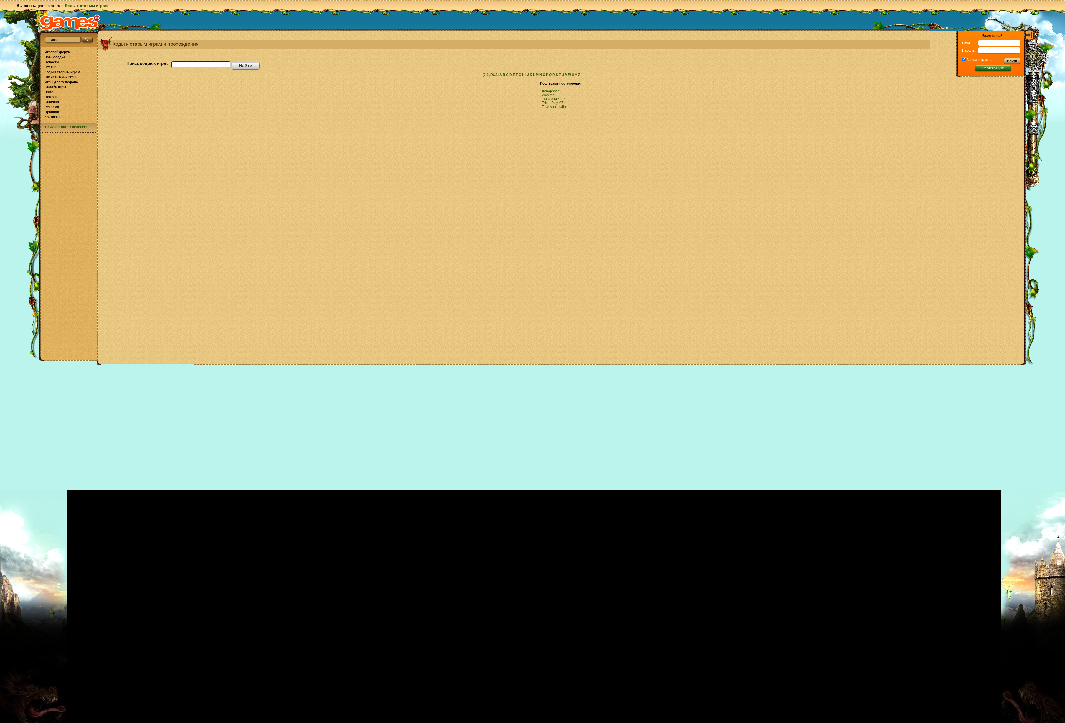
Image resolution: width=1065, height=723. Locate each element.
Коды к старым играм (62, 72)
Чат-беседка (55, 57)
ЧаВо (49, 92)
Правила (52, 112)
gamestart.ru (49, 5)
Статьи (50, 67)
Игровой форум (57, 52)
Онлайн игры (55, 87)
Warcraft (548, 95)
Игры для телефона (61, 82)
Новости (52, 62)
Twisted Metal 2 (553, 99)
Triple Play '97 (552, 103)
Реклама (52, 107)
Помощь (51, 97)
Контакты (52, 117)
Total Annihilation (555, 107)
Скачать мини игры (60, 77)
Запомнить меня (979, 60)
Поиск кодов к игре (146, 63)
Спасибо (52, 102)
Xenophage (551, 91)
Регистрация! (993, 68)
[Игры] (69, 22)
